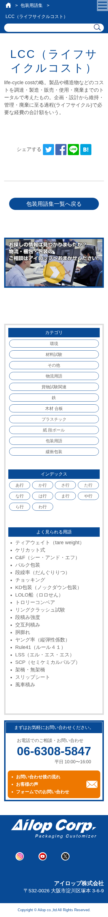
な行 (20, 496)
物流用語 (54, 376)
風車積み (25, 684)
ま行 (65, 496)
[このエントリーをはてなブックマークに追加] (85, 149)
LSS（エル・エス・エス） (44, 654)
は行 (42, 496)
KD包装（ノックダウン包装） (48, 587)
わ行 (42, 506)
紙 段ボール (54, 430)
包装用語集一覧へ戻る (54, 204)
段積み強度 (27, 617)
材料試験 (54, 354)
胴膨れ (22, 632)
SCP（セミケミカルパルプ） (47, 662)
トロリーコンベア (35, 602)
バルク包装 (27, 565)
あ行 (20, 485)
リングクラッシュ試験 (40, 610)
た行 (88, 485)
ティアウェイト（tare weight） (49, 542)
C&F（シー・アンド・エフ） (47, 557)
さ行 (65, 485)
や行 (88, 496)
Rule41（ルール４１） (40, 647)
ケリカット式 (30, 550)
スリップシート (32, 677)
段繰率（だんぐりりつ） (42, 572)
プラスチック (54, 419)
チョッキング (30, 580)
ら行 (20, 506)
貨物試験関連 (54, 386)
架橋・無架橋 (30, 669)
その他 (54, 365)
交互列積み (27, 625)
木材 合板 (54, 408)
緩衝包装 (54, 451)
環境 (54, 343)
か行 (42, 485)
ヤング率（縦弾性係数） (42, 640)
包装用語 (54, 440)
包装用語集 (31, 5)
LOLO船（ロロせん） (39, 595)
